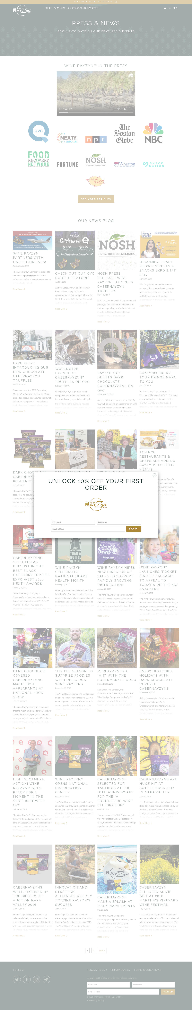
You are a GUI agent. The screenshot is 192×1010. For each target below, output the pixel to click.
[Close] (154, 474)
